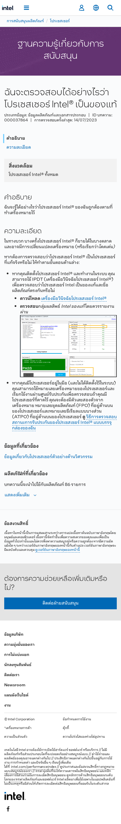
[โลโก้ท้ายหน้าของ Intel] (15, 796)
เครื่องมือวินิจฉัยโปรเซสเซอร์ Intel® (74, 299)
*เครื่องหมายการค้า (18, 728)
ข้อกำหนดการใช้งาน (77, 719)
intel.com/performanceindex (33, 767)
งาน (7, 705)
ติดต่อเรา (11, 675)
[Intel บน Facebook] (8, 809)
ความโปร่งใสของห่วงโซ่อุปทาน (84, 737)
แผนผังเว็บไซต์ (16, 695)
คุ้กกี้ (66, 728)
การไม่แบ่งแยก (16, 654)
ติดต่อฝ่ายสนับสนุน (60, 603)
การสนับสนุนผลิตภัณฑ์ (25, 21)
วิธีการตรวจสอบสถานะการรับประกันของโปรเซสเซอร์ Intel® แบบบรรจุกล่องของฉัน (64, 422)
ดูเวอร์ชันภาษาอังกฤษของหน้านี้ (57, 550)
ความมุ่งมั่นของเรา (19, 644)
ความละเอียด (18, 147)
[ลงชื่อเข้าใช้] (81, 8)
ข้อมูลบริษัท (13, 634)
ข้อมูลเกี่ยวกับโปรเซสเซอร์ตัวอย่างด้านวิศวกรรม (48, 457)
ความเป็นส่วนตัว (15, 737)
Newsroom (14, 685)
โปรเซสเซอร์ (60, 21)
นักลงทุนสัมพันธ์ (17, 665)
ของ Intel (16, 780)
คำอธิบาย (15, 138)
